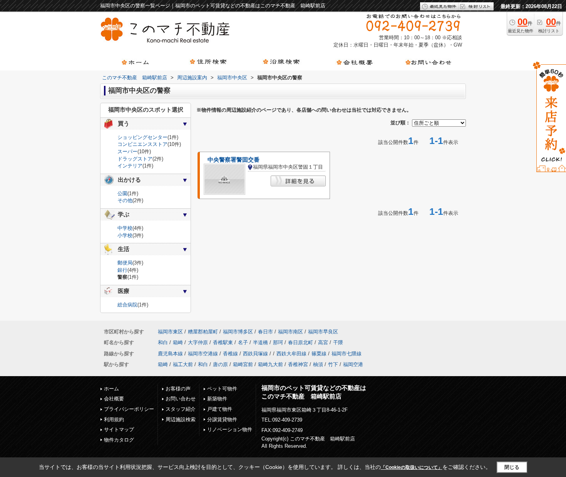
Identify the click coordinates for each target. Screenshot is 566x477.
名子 (243, 342)
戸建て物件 (219, 409)
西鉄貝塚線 (255, 353)
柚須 (318, 364)
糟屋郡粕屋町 (203, 332)
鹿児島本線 (170, 353)
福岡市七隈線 (347, 353)
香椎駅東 (223, 342)
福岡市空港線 (203, 353)
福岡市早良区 (323, 332)
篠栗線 (319, 353)
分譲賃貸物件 (222, 419)
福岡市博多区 (238, 332)
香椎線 (230, 353)
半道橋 (260, 342)
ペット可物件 (222, 389)
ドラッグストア (134, 159)
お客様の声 (178, 389)
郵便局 (124, 263)
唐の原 (220, 364)
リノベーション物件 (229, 429)
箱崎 (178, 342)
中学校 (124, 228)
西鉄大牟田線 (291, 353)
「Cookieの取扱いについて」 (411, 467)
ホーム (111, 389)
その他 (124, 200)
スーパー (127, 151)
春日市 (265, 332)
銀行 (122, 270)
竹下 (333, 364)
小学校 (124, 235)
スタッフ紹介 (181, 409)
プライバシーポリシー (129, 409)
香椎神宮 (298, 364)
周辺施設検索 (181, 419)
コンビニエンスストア (142, 144)
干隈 (338, 342)
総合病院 (127, 305)
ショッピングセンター (142, 137)
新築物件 (217, 399)
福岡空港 (353, 364)
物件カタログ (119, 440)
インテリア (129, 166)
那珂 (278, 342)
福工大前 (183, 364)
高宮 (323, 342)
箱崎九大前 (270, 364)
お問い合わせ (181, 399)
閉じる (511, 467)
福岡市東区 (170, 332)
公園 (122, 193)
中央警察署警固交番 (234, 160)
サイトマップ (119, 429)
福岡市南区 (290, 332)
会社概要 (114, 399)
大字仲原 (198, 342)
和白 (163, 342)
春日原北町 (300, 342)
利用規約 (114, 419)
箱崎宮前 (243, 364)
